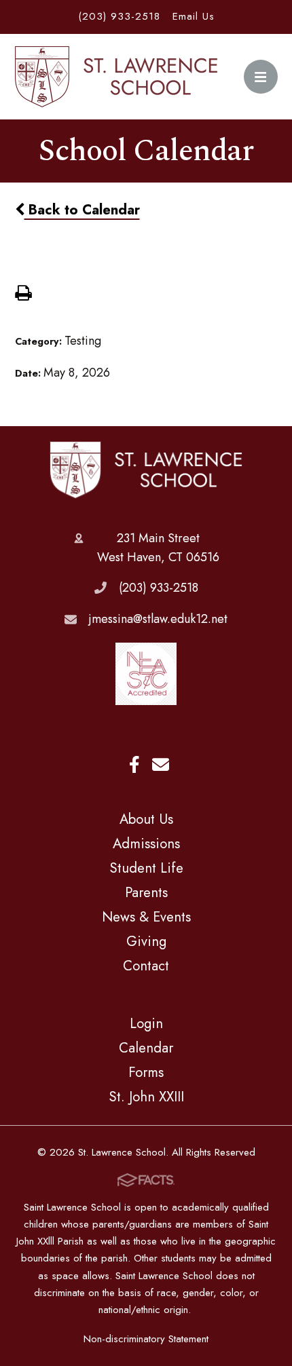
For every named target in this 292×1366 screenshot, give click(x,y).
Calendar (146, 1048)
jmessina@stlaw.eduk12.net (158, 619)
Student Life (146, 868)
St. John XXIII (146, 1096)
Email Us (193, 16)
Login (146, 1023)
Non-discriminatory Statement (146, 1338)
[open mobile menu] (261, 77)
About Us (146, 819)
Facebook (134, 765)
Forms (146, 1072)
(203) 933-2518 (119, 16)
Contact (146, 965)
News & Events (146, 917)
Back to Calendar (82, 210)
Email (160, 765)
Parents (146, 892)
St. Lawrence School (146, 470)
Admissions (146, 843)
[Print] (23, 294)
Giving (146, 941)
